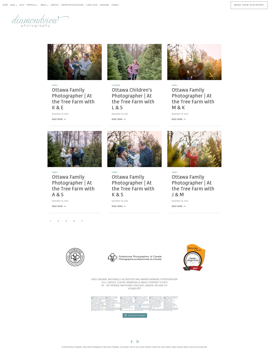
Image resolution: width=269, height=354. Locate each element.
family (55, 85)
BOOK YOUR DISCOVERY (249, 5)
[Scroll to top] (266, 250)
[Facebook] (131, 341)
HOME (5, 5)
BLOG (22, 5)
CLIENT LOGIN (91, 5)
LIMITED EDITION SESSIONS (72, 5)
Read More (59, 119)
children (116, 85)
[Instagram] (137, 341)
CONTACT (115, 5)
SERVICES (54, 5)
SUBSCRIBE (104, 5)
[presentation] (74, 62)
